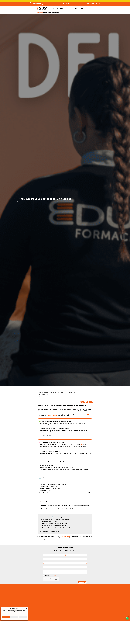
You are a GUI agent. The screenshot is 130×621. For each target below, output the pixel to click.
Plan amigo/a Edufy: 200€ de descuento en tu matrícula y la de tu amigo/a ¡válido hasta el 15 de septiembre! (65, 0)
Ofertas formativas (59, 8)
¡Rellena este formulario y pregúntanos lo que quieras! (50, 396)
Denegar (14, 616)
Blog (82, 8)
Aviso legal (20, 619)
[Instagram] (61, 3)
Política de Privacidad (53, 575)
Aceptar (5, 616)
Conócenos (68, 8)
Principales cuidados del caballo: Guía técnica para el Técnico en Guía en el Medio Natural (57, 392)
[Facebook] (64, 3)
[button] (26, 608)
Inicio (52, 8)
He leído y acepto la (50, 575)
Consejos (41, 12)
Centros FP (75, 8)
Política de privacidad (15, 619)
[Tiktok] (66, 3)
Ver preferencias (23, 616)
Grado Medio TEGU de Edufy (67, 536)
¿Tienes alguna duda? (43, 394)
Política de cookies (9, 619)
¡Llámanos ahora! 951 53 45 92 (93, 3)
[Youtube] (69, 3)
